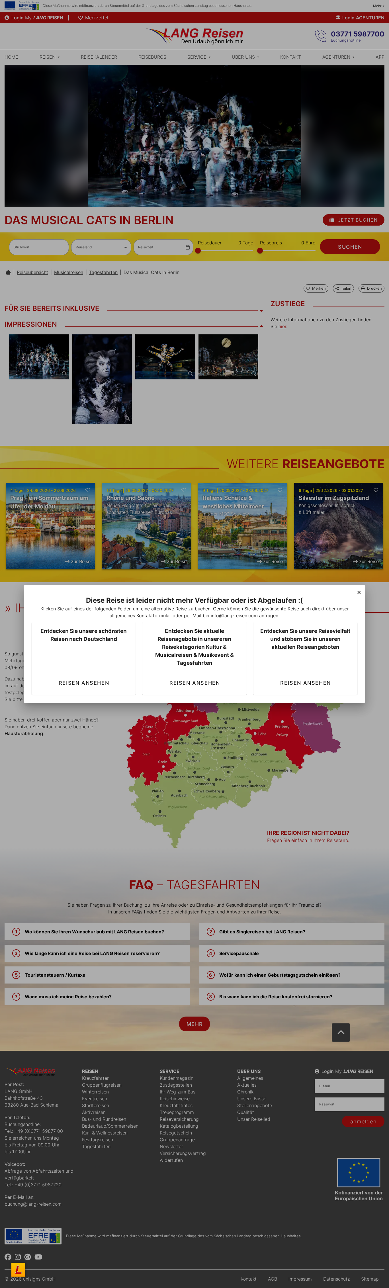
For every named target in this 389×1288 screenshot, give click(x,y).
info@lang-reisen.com (234, 615)
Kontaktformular (153, 615)
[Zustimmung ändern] (18, 1270)
